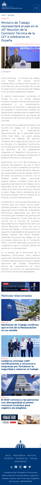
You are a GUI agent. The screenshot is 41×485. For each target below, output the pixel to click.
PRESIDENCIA (19, 456)
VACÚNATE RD (21, 458)
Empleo (5, 19)
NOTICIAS (31, 456)
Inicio (3, 15)
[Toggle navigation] (36, 8)
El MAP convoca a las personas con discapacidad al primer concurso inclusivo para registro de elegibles (20, 403)
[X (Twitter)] (11, 466)
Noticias (11, 15)
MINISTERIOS (20, 461)
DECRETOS (8, 458)
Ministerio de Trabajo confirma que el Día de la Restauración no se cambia (20, 327)
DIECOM (33, 458)
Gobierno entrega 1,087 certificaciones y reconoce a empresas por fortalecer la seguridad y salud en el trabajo (19, 365)
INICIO (8, 456)
